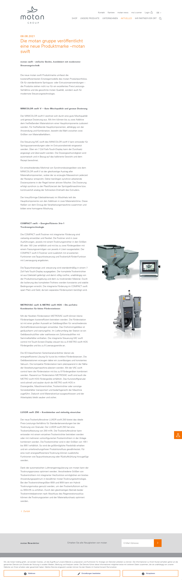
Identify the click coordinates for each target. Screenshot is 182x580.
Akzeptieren (150, 573)
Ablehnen (31, 573)
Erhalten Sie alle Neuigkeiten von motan (87, 542)
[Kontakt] (178, 434)
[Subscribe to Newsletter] (158, 543)
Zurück (26, 511)
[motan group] (32, 15)
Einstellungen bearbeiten (91, 573)
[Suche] (160, 18)
